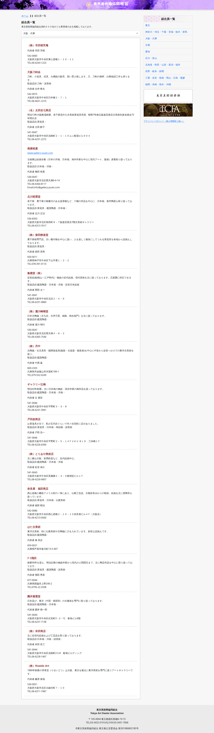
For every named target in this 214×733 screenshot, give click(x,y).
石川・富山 (151, 58)
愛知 (147, 51)
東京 (147, 25)
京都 (147, 45)
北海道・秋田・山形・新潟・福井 (162, 64)
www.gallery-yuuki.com (40, 153)
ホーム (24, 15)
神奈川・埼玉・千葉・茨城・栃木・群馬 (166, 31)
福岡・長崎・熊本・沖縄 (158, 84)
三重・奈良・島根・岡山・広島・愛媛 (165, 77)
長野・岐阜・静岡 (154, 71)
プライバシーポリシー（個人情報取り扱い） (164, 121)
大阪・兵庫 (151, 38)
